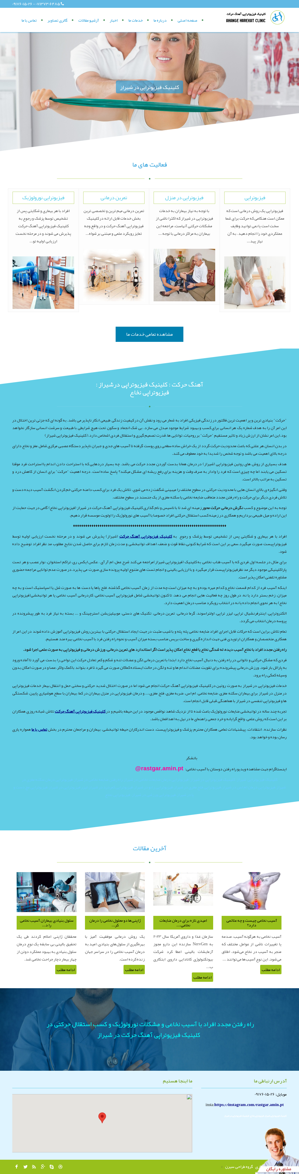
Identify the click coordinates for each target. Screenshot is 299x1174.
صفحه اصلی (187, 20)
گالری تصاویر (57, 20)
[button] (102, 1118)
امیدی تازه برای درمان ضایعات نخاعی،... (183, 922)
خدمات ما (135, 20)
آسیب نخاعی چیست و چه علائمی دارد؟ (251, 922)
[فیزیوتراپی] (255, 282)
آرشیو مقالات (88, 20)
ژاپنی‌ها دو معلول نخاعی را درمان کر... (115, 922)
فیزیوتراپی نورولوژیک (43, 197)
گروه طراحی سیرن (239, 1166)
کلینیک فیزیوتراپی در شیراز (149, 87)
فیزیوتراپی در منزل (184, 197)
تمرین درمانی (113, 197)
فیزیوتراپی (254, 197)
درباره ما (160, 20)
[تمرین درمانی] (114, 275)
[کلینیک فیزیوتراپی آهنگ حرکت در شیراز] (256, 17)
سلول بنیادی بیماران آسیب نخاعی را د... (47, 922)
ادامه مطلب (66, 969)
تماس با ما (29, 20)
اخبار (114, 20)
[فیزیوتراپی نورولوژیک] (43, 282)
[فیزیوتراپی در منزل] (184, 275)
